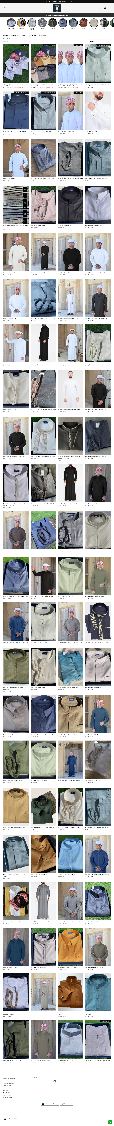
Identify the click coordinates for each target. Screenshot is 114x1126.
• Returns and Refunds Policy (9, 1078)
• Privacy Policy (6, 1080)
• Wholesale (6, 1090)
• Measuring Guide (7, 1085)
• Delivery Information (8, 1076)
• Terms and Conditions (8, 1083)
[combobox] (50, 1104)
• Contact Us (6, 1073)
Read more (6, 38)
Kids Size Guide (6, 1095)
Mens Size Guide (7, 1092)
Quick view (16, 80)
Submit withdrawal (7, 1097)
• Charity (5, 1088)
